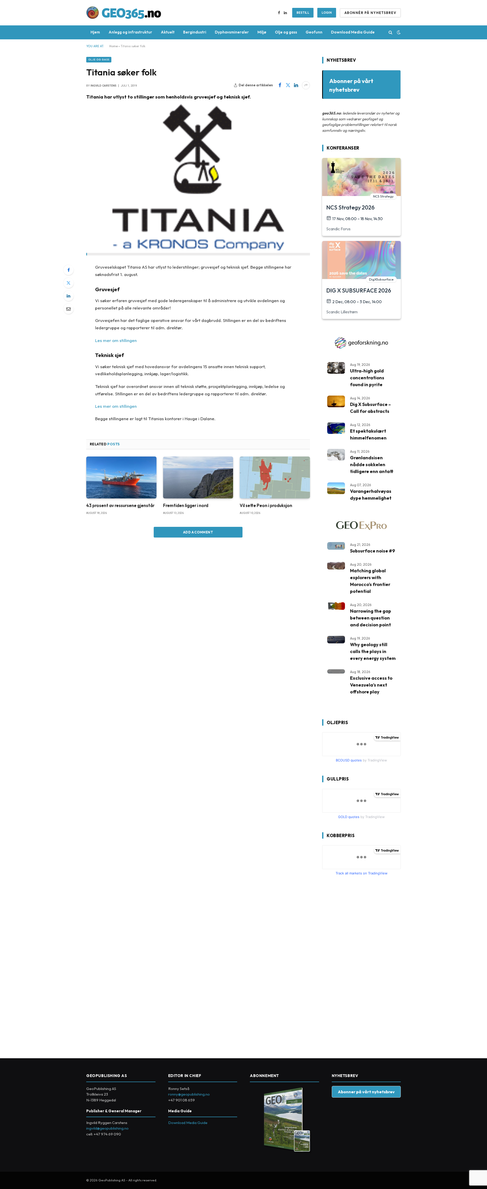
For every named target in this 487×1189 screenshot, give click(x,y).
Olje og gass (286, 32)
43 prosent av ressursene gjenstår (120, 505)
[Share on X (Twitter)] (288, 85)
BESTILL (303, 12)
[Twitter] (68, 283)
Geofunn (314, 32)
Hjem (95, 32)
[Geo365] (123, 13)
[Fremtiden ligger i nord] (198, 477)
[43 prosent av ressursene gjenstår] (121, 477)
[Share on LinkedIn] (296, 85)
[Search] (390, 32)
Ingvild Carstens (103, 85)
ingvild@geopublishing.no (107, 1128)
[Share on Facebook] (280, 85)
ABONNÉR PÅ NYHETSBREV (370, 13)
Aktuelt (168, 32)
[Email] (68, 309)
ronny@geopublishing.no (189, 1094)
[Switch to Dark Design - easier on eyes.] (398, 32)
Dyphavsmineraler (232, 32)
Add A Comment (198, 532)
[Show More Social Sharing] (306, 85)
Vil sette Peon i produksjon (266, 505)
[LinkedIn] (68, 296)
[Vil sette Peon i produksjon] (275, 477)
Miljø (261, 32)
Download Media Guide (353, 32)
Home (113, 46)
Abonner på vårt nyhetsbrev (366, 1091)
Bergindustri (194, 32)
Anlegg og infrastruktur (130, 32)
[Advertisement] (360, 965)
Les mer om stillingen (116, 340)
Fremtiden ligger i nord (185, 505)
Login (327, 12)
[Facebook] (68, 270)
